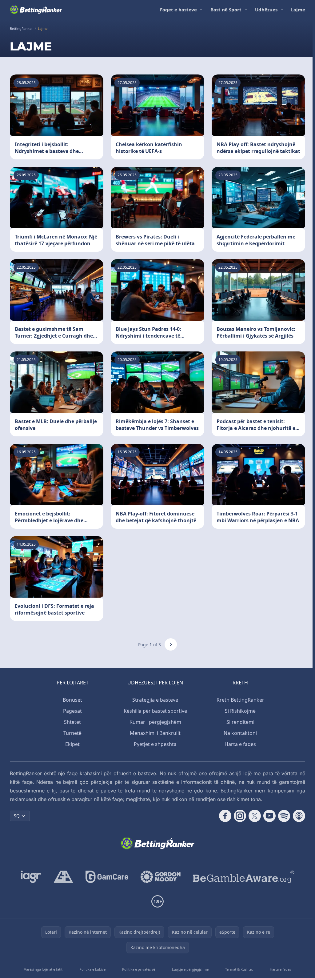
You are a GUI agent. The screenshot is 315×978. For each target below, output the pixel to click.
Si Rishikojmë (240, 710)
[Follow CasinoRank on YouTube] (269, 816)
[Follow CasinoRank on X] (255, 816)
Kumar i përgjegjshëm (155, 722)
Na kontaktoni (240, 733)
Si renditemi (240, 722)
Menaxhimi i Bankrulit (155, 733)
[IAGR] (31, 877)
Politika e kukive (92, 969)
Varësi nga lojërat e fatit (43, 969)
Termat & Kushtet (239, 969)
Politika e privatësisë (138, 969)
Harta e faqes (240, 744)
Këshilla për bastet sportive (155, 710)
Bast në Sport (225, 9)
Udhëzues (266, 9)
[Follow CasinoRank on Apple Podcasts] (299, 816)
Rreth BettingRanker (240, 699)
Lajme (298, 9)
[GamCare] (107, 877)
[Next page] (171, 644)
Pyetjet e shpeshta (155, 744)
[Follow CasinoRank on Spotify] (284, 816)
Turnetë (72, 733)
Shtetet (72, 722)
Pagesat (72, 710)
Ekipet (72, 744)
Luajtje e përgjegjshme (190, 969)
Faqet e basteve (178, 9)
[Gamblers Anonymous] (63, 877)
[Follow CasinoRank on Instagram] (240, 816)
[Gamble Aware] (243, 877)
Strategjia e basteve (155, 699)
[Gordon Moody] (161, 877)
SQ (17, 816)
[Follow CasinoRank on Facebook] (225, 816)
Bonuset (72, 699)
